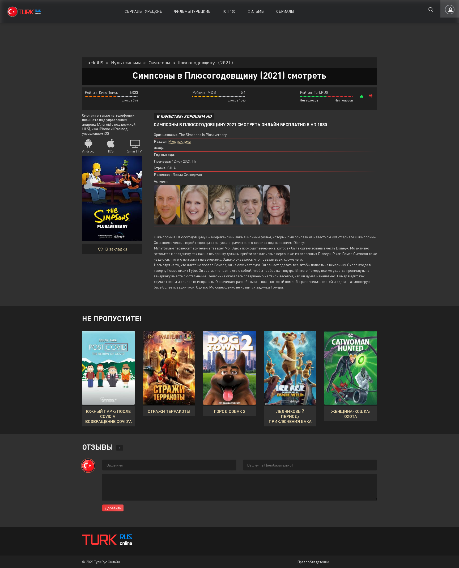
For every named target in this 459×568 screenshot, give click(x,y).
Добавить (113, 508)
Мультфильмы (179, 141)
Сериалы (285, 11)
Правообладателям (313, 561)
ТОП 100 (229, 11)
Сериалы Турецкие (143, 11)
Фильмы (256, 11)
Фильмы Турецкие (192, 11)
